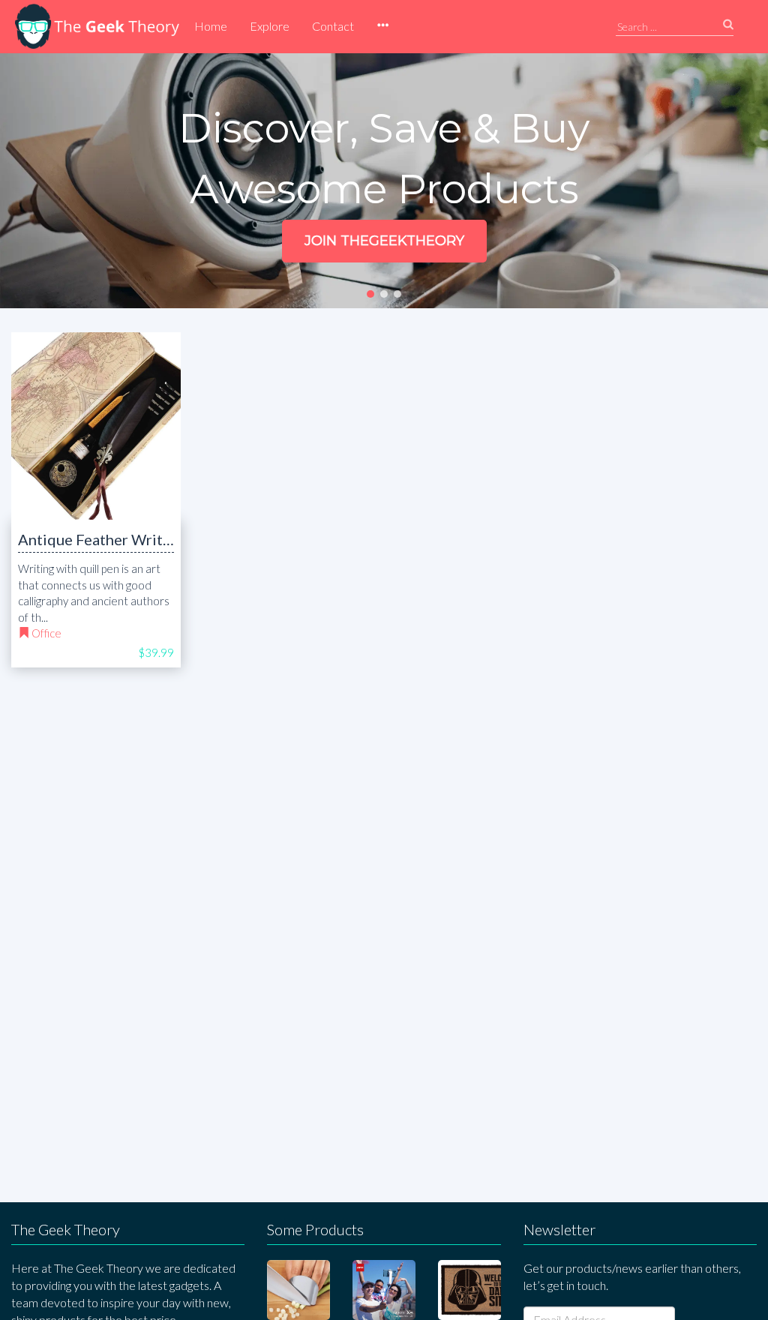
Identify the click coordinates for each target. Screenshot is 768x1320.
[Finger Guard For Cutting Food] (298, 1290)
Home (210, 26)
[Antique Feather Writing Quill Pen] (96, 426)
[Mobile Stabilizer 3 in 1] (384, 1290)
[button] (382, 26)
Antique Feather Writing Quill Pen (134, 539)
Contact (333, 26)
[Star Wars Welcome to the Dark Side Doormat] (469, 1290)
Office (47, 633)
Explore (270, 26)
